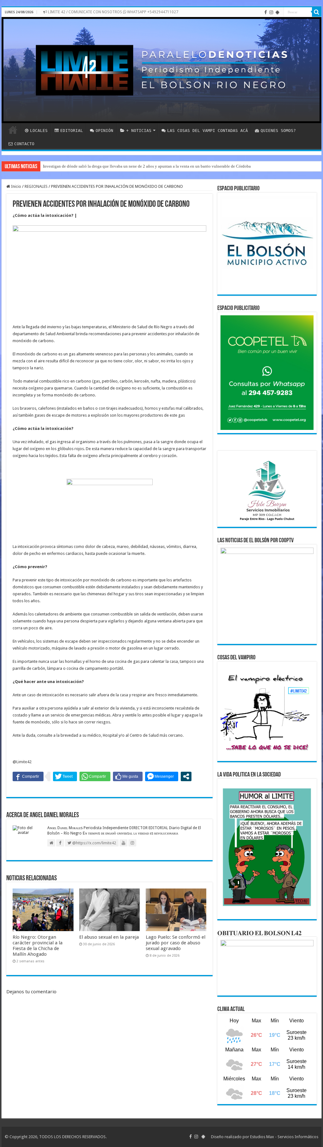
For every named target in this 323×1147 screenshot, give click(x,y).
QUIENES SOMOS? (278, 130)
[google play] (277, 12)
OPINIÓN (104, 130)
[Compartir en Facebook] (28, 776)
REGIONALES (36, 186)
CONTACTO (24, 143)
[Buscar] (316, 12)
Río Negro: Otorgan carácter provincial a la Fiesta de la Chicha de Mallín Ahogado (37, 945)
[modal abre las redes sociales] (186, 776)
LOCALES (39, 130)
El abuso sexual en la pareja (109, 937)
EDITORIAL (71, 130)
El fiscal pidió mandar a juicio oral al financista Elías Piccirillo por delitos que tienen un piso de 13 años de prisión (141, 166)
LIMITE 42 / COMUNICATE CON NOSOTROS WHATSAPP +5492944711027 (112, 12)
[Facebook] (265, 12)
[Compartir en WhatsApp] (94, 776)
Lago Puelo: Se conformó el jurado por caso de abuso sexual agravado (175, 942)
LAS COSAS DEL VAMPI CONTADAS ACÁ (207, 130)
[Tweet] (65, 776)
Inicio (15, 186)
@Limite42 (22, 761)
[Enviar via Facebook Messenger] (161, 776)
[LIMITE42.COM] (161, 70)
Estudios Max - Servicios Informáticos (284, 1136)
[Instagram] (271, 12)
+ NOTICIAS (138, 130)
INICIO (13, 129)
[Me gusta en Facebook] (128, 776)
